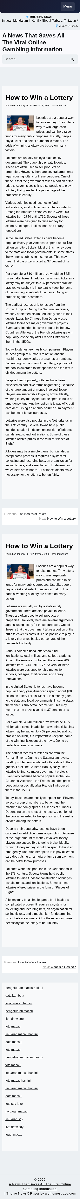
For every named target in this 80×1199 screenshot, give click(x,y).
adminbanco (61, 105)
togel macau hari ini (18, 1003)
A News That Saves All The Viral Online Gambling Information (33, 42)
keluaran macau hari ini (21, 1034)
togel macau (13, 1134)
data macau (13, 1096)
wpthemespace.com (60, 1193)
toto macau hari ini (18, 1080)
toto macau (13, 1026)
